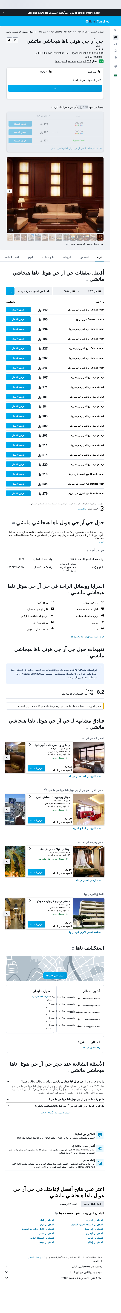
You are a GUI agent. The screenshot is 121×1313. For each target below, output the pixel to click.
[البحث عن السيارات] (116, 44)
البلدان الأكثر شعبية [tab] (92, 1203)
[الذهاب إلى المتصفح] (116, 57)
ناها (44, 31)
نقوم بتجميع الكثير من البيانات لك (85, 1272)
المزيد (101, 541)
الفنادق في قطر (47, 1220)
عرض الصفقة (36, 768)
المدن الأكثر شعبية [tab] (68, 1203)
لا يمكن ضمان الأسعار (37, 1257)
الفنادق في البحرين (95, 1233)
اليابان (84, 31)
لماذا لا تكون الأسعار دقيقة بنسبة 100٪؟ (81, 1278)
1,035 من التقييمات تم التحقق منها (73, 61)
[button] (3, 12)
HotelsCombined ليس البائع (87, 1266)
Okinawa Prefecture (63, 31)
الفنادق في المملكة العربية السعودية (87, 1224)
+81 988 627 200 (94, 57)
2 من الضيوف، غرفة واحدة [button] (87, 80)
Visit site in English (38, 12)
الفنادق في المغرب (95, 1220)
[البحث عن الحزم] (116, 51)
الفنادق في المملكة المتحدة (42, 1237)
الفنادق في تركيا (47, 1224)
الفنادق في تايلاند (47, 1242)
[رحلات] (116, 66)
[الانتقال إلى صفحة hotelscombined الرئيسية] (97, 21)
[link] (85, 776)
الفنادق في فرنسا (95, 1237)
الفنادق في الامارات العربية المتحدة (38, 1228)
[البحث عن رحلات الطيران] (116, 31)
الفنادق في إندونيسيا (94, 1228)
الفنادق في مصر (47, 1233)
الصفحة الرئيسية (97, 31)
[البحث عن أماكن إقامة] (116, 37)
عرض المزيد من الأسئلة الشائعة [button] (55, 1112)
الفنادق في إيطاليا (95, 1242)
